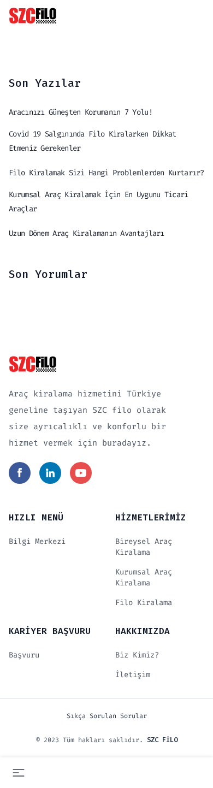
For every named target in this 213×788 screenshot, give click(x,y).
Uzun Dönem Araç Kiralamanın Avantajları (86, 233)
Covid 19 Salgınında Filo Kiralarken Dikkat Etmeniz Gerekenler (92, 141)
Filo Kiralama (143, 602)
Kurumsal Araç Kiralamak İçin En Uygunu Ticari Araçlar (98, 201)
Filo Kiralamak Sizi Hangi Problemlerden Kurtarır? (106, 173)
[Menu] (18, 772)
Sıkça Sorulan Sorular (107, 716)
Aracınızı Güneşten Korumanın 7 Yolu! (80, 112)
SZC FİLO (162, 740)
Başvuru (24, 655)
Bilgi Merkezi (37, 541)
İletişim (132, 674)
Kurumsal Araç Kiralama (143, 577)
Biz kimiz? (137, 655)
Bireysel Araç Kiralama (143, 547)
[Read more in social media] (20, 473)
